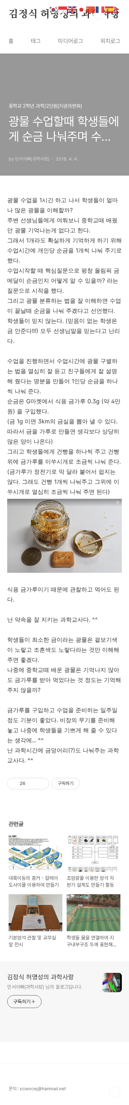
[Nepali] (119, 9)
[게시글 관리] (41, 783)
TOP (114, 1091)
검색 (99, 14)
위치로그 (110, 41)
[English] (72, 9)
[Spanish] (109, 9)
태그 (36, 41)
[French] (100, 9)
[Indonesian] (63, 9)
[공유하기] (32, 783)
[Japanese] (81, 9)
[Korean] (53, 9)
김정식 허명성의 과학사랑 (64, 14)
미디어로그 (70, 41)
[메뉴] (115, 14)
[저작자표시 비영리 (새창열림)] (86, 783)
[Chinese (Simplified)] (91, 9)
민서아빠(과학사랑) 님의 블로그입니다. (44, 987)
